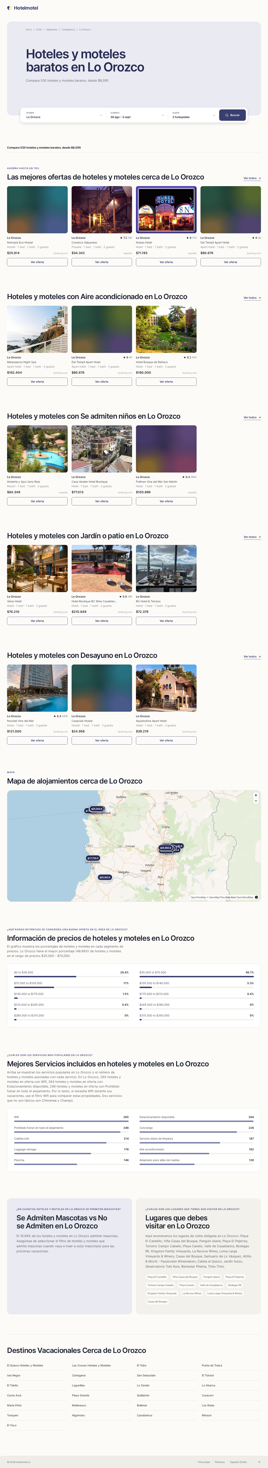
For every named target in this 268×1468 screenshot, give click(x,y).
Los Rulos (208, 1405)
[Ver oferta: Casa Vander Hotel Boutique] (102, 449)
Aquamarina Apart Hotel (151, 720)
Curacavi (207, 1395)
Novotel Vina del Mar (20, 720)
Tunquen (12, 1415)
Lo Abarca (208, 1385)
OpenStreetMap (244, 897)
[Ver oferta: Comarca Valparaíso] (102, 209)
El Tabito (12, 1385)
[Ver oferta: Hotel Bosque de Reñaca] (166, 329)
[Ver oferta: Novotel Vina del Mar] (37, 688)
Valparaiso (51, 29)
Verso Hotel (14, 601)
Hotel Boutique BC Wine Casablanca (95, 601)
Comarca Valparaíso (84, 242)
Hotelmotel (26, 8)
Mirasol (206, 1415)
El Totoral (208, 1375)
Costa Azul (14, 1395)
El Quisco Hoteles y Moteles (25, 1365)
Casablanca (68, 29)
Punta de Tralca (212, 1365)
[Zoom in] (256, 795)
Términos (220, 1462)
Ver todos (252, 178)
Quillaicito (143, 1395)
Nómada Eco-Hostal (20, 242)
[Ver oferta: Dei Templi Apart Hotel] (231, 209)
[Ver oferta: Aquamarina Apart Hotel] (166, 688)
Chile (39, 29)
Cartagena (79, 1375)
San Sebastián (146, 1375)
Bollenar (142, 1405)
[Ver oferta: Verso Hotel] (37, 568)
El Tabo (141, 1365)
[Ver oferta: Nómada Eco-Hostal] (37, 209)
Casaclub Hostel (82, 720)
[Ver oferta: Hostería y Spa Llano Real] (37, 449)
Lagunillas (78, 1385)
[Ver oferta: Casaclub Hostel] (102, 688)
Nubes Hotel (144, 242)
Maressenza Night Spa (21, 362)
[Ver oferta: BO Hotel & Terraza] (166, 568)
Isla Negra (13, 1375)
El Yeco (11, 1425)
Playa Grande (80, 1395)
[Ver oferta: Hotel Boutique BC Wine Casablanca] (102, 568)
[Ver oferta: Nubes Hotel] (166, 209)
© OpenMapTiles (216, 897)
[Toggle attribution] (256, 897)
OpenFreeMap (198, 897)
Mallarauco (79, 1405)
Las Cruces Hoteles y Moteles (91, 1365)
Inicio (29, 29)
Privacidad (204, 1462)
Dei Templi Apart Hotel (215, 242)
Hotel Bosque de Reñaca (152, 362)
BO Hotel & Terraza (148, 601)
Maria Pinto (14, 1405)
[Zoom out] (256, 801)
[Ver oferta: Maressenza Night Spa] (37, 329)
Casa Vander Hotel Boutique (90, 481)
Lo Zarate (143, 1385)
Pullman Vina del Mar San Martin (156, 481)
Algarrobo (78, 1415)
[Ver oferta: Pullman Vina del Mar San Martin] (166, 449)
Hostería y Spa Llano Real (23, 481)
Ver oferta (37, 262)
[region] (134, 846)
